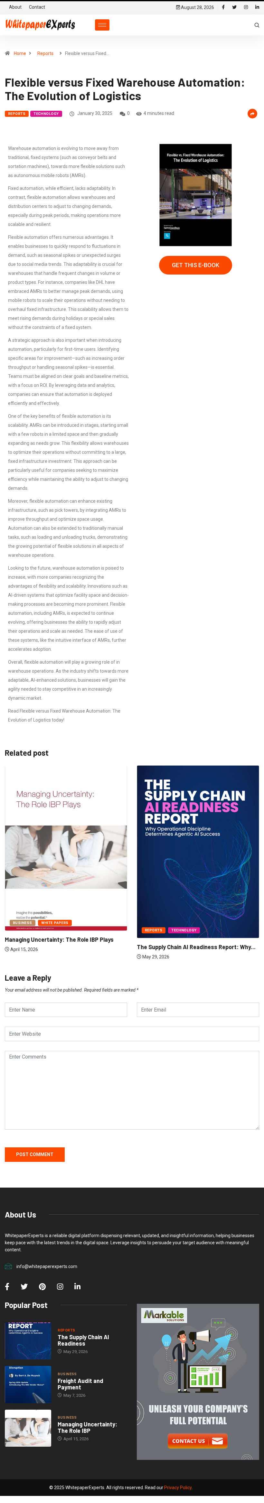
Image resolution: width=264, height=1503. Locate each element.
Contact (37, 7)
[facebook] (223, 7)
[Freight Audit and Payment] (28, 1384)
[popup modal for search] (257, 24)
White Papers (55, 923)
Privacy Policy (178, 1487)
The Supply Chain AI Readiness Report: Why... (196, 946)
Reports (45, 53)
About (15, 7)
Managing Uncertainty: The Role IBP (87, 1427)
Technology (46, 114)
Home (20, 53)
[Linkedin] (257, 7)
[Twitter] (234, 7)
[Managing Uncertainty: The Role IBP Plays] (28, 1428)
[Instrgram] (246, 7)
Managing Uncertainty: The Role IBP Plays (59, 939)
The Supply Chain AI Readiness (83, 1340)
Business (22, 923)
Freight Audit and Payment (80, 1384)
